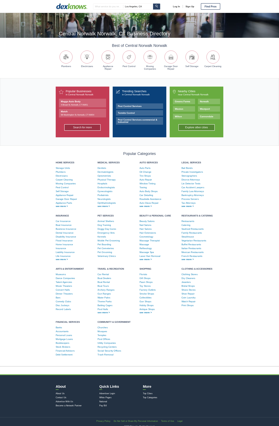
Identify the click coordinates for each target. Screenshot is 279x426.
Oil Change (145, 172)
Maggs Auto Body (74, 103)
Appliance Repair (108, 67)
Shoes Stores (188, 290)
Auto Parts (145, 168)
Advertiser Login (107, 393)
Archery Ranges (106, 290)
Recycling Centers (107, 347)
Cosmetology (146, 236)
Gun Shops (145, 301)
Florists (143, 274)
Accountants (62, 331)
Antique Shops (147, 309)
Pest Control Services (130, 106)
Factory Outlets (148, 290)
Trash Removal (106, 354)
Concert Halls (63, 290)
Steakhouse (187, 236)
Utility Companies (107, 343)
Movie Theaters (64, 286)
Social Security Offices (109, 350)
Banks (59, 327)
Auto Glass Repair (149, 203)
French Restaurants (191, 256)
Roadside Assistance (150, 199)
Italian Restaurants (191, 248)
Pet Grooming (105, 252)
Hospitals (102, 183)
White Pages (105, 397)
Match (77, 113)
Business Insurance (66, 229)
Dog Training (104, 225)
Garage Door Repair (171, 67)
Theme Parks (105, 301)
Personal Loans (64, 335)
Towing (143, 187)
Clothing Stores (189, 274)
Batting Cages (105, 305)
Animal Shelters (106, 221)
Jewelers (186, 282)
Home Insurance (64, 244)
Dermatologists (105, 172)
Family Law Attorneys (192, 191)
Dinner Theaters (64, 293)
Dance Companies (65, 278)
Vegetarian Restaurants (193, 240)
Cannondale (206, 116)
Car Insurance (63, 221)
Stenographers (189, 175)
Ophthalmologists (107, 203)
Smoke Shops (147, 293)
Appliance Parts (64, 203)
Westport (205, 109)
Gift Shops (145, 278)
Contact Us (61, 397)
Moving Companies (150, 67)
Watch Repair (188, 301)
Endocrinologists (106, 187)
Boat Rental (104, 282)
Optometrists (104, 175)
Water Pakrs (104, 297)
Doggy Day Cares (107, 229)
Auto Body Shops (149, 191)
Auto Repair (146, 179)
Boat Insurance (64, 225)
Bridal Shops (188, 286)
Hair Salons (146, 229)
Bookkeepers (62, 343)
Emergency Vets (106, 232)
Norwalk (204, 101)
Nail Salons (145, 225)
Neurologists (104, 199)
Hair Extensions (148, 232)
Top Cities (148, 393)
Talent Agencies (64, 282)
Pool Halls (103, 309)
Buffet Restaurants (191, 244)
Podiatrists (103, 195)
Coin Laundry (188, 297)
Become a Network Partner (69, 405)
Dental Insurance (65, 232)
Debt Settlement (64, 354)
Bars (58, 297)
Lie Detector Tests (191, 183)
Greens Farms (182, 101)
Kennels (102, 236)
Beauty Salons (147, 221)
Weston (179, 109)
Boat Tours (103, 286)
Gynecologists (105, 191)
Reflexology (146, 248)
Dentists (102, 168)
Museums (61, 274)
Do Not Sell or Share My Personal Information (136, 421)
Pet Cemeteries (106, 248)
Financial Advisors (65, 350)
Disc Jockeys (62, 305)
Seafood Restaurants (192, 229)
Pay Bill (103, 405)
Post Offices (104, 339)
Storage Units (63, 168)
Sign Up (190, 6)
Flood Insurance (64, 240)
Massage (144, 244)
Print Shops (187, 305)
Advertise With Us (64, 401)
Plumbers (66, 66)
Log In (176, 6)
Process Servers (190, 199)
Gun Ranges (104, 293)
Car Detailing (146, 195)
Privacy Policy (103, 421)
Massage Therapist (150, 240)
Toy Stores (145, 286)
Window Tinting (147, 183)
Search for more (82, 127)
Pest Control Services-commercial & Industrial (137, 120)
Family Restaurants (191, 232)
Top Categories (150, 397)
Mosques (102, 331)
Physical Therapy (107, 179)
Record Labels (63, 309)
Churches (103, 327)
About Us (60, 393)
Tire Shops (145, 175)
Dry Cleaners (188, 278)
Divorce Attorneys (190, 179)
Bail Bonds (187, 168)
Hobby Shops (147, 305)
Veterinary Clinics (107, 256)
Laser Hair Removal (150, 256)
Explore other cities (196, 127)
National (103, 401)
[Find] (156, 7)
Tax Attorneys (188, 203)
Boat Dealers (104, 278)
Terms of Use (167, 421)
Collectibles (145, 297)
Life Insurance (63, 256)
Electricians (87, 66)
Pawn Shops (146, 282)
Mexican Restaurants (192, 252)
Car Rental (103, 274)
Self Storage (191, 66)
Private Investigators (192, 172)
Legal (180, 421)
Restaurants (187, 221)
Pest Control (129, 66)
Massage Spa (147, 252)
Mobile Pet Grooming (109, 240)
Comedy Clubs (63, 301)
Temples (102, 335)
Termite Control (126, 113)
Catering (186, 225)
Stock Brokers (63, 347)
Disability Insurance (66, 236)
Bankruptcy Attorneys (192, 195)
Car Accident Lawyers (192, 187)
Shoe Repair (188, 293)
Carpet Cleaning (213, 66)
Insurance (61, 248)
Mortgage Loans (64, 339)
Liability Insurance (65, 252)
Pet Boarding (104, 244)
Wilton (178, 116)
